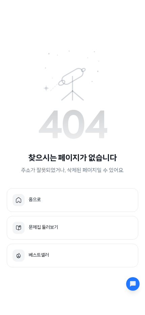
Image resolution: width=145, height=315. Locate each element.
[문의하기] (133, 284)
